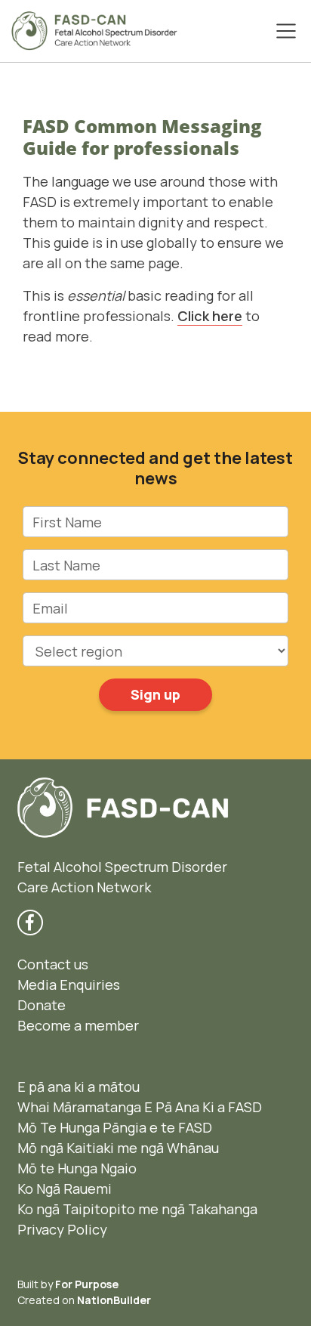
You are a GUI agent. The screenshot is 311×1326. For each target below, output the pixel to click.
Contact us (52, 964)
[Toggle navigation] (286, 31)
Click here (209, 316)
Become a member (78, 1025)
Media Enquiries (68, 984)
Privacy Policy (62, 1229)
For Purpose (87, 1284)
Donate (41, 1005)
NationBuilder (114, 1300)
